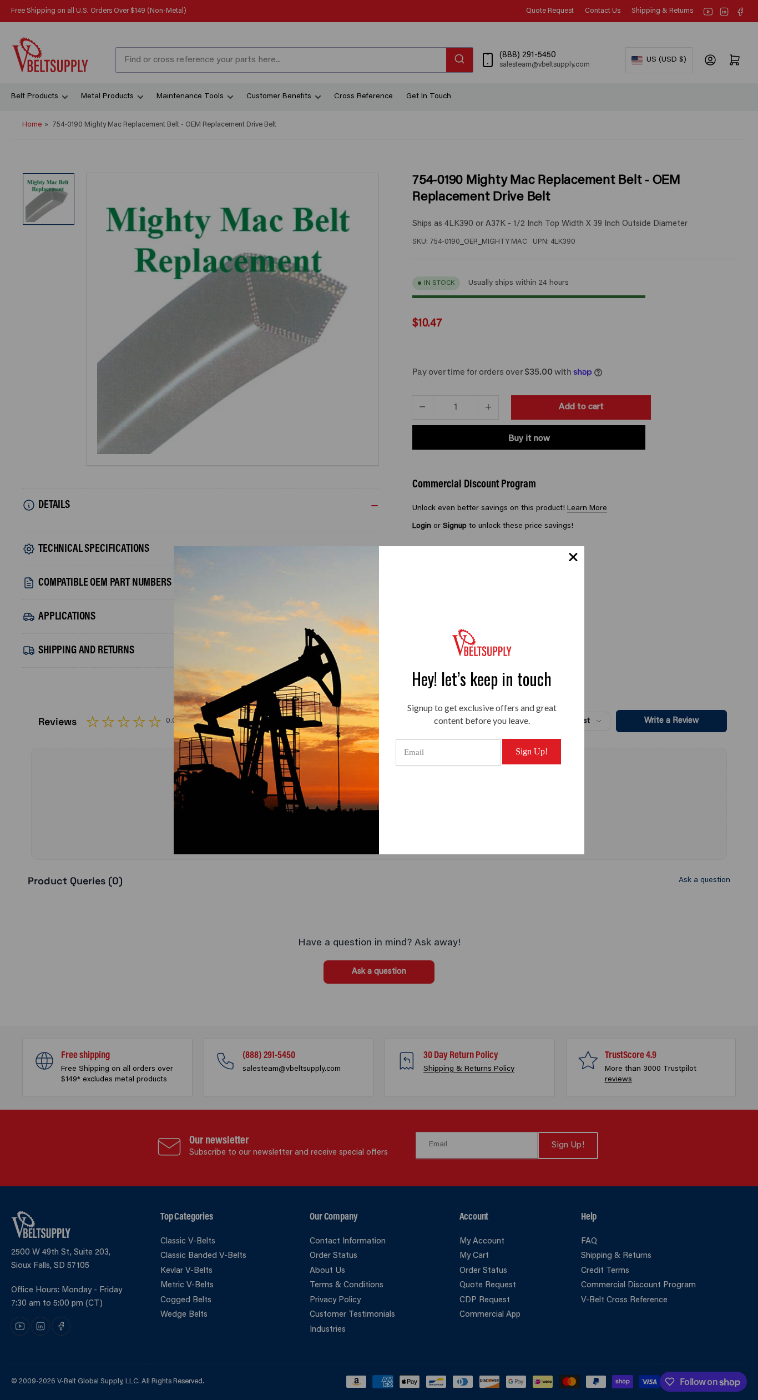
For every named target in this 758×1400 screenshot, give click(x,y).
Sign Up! (532, 751)
